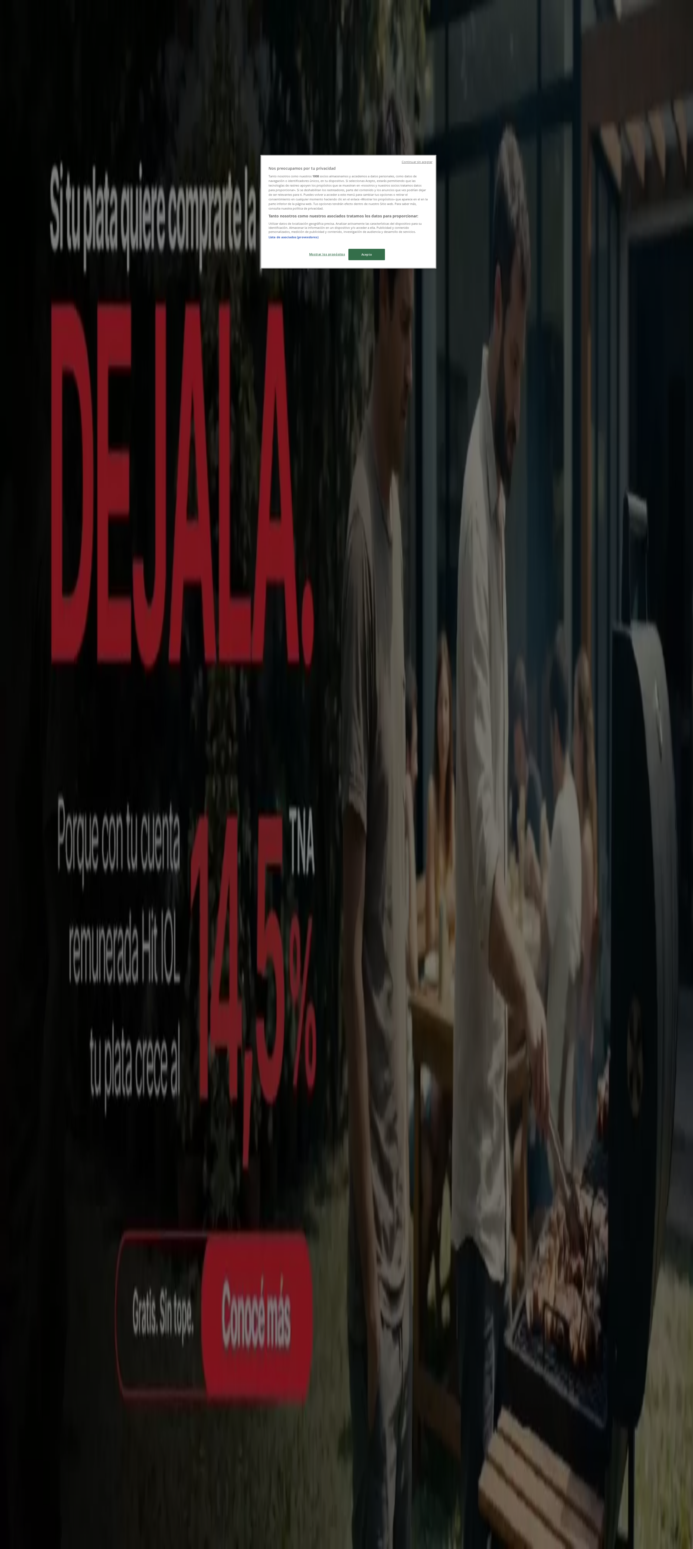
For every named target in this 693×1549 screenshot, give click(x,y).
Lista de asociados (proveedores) (294, 237)
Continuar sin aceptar (417, 162)
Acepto (366, 254)
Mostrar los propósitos (327, 254)
